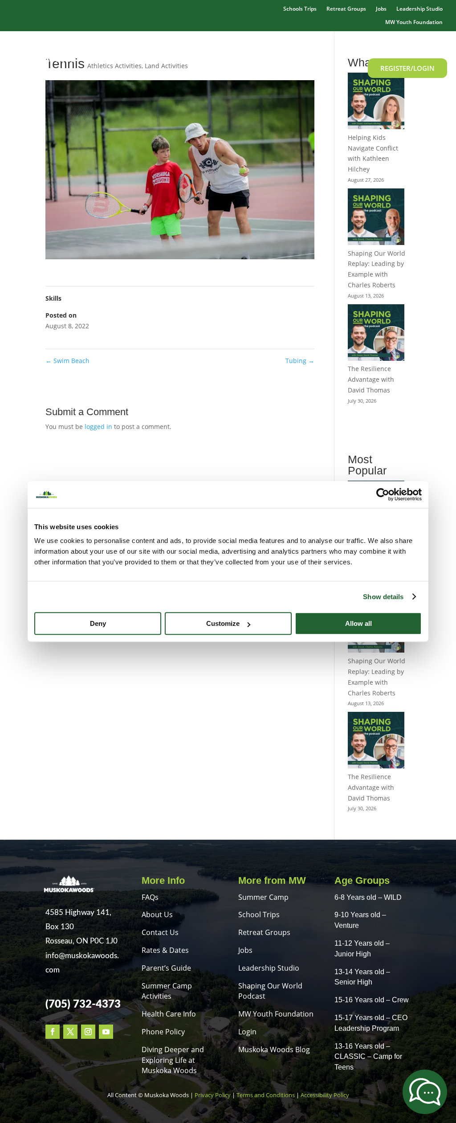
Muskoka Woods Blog (274, 1049)
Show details (383, 596)
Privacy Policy (213, 1095)
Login (247, 1032)
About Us (157, 914)
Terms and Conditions (265, 1095)
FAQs (150, 897)
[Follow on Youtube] (106, 1032)
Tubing (299, 360)
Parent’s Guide (166, 968)
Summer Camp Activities (297, 34)
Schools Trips (300, 9)
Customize (223, 623)
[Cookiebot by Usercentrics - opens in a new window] (383, 494)
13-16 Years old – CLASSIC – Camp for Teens (368, 1056)
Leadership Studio (419, 9)
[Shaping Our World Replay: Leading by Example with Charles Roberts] (376, 218)
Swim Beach (67, 360)
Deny (98, 623)
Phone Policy (163, 1032)
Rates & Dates (368, 34)
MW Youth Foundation (276, 1014)
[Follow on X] (70, 1032)
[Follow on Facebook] (52, 1032)
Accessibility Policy (325, 1095)
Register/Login (407, 68)
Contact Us (160, 932)
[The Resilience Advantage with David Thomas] (376, 334)
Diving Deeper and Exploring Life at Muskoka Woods (173, 1060)
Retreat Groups (346, 9)
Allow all (358, 623)
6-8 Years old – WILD (368, 897)
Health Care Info (169, 1014)
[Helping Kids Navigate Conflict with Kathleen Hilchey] (376, 102)
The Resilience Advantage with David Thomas (371, 379)
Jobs (381, 9)
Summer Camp (263, 897)
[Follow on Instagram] (88, 1032)
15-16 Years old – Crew (371, 1000)
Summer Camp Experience (205, 34)
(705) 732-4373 (83, 1004)
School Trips (259, 914)
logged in (98, 426)
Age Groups (419, 34)
